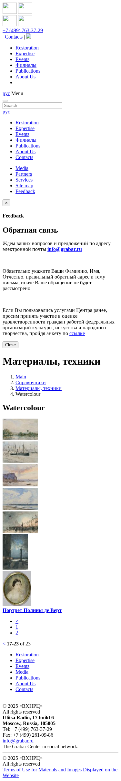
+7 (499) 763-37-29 (23, 30)
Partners (23, 174)
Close (10, 344)
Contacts (14, 37)
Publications (27, 71)
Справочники (30, 382)
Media (21, 168)
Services (24, 179)
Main (20, 376)
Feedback (25, 191)
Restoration (27, 47)
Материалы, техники (38, 388)
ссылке (77, 333)
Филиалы (25, 65)
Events (22, 59)
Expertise (25, 53)
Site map (24, 185)
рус (6, 93)
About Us (25, 76)
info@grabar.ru (64, 249)
